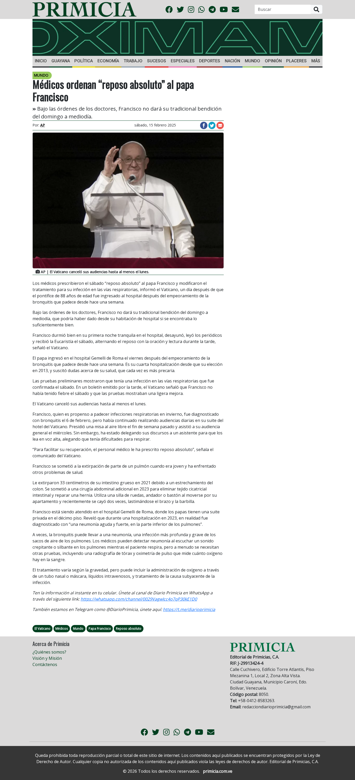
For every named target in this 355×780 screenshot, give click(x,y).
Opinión (273, 60)
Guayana (60, 60)
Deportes (209, 60)
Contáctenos (44, 664)
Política (83, 60)
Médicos (61, 628)
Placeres (296, 60)
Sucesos (156, 60)
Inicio (41, 60)
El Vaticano (42, 628)
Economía (108, 60)
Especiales (183, 60)
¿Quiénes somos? (49, 652)
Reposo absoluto (128, 628)
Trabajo (133, 60)
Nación (232, 60)
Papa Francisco (100, 628)
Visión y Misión (47, 658)
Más (315, 60)
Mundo (252, 60)
